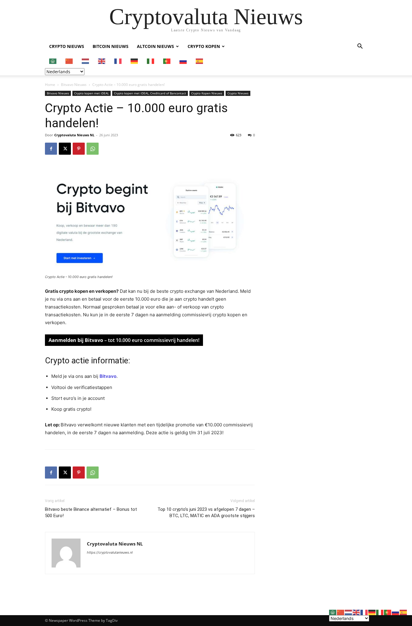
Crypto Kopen (204, 46)
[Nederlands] (86, 61)
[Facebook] (51, 149)
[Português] (167, 61)
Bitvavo (108, 376)
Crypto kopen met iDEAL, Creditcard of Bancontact (150, 93)
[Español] (200, 61)
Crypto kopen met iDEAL (91, 93)
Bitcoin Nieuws (110, 46)
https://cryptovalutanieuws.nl (110, 552)
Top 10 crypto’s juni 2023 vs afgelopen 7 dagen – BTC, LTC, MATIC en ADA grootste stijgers (206, 512)
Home (50, 84)
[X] (65, 149)
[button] (360, 47)
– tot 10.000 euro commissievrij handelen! (124, 340)
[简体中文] (69, 61)
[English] (102, 61)
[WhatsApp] (93, 149)
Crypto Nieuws (66, 46)
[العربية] (53, 61)
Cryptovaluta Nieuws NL (74, 135)
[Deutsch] (134, 61)
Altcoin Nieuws (155, 46)
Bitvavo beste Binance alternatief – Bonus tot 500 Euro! (91, 512)
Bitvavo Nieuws (74, 84)
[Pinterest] (79, 149)
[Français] (118, 61)
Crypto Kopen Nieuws (206, 93)
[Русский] (183, 61)
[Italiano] (151, 61)
